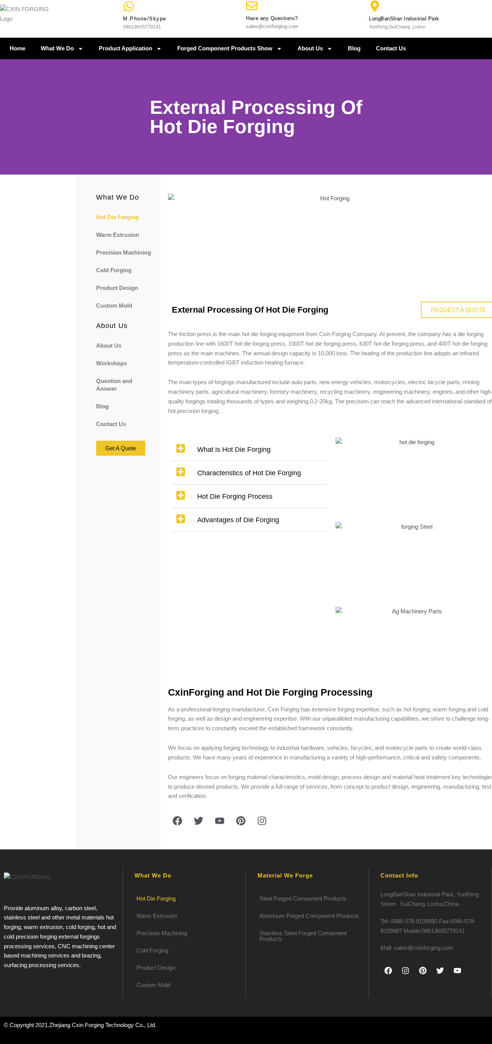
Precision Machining (123, 252)
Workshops (111, 363)
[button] (250, 449)
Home (17, 48)
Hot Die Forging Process (235, 496)
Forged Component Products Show (225, 48)
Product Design (117, 288)
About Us (310, 48)
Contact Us (391, 48)
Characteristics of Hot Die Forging (249, 473)
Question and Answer (114, 385)
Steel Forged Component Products (302, 898)
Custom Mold (114, 305)
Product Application (125, 48)
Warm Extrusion (117, 234)
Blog (354, 48)
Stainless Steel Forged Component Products (303, 936)
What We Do (57, 48)
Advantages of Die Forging (238, 520)
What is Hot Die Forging (234, 449)
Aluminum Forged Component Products (309, 915)
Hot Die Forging (117, 217)
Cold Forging (113, 270)
